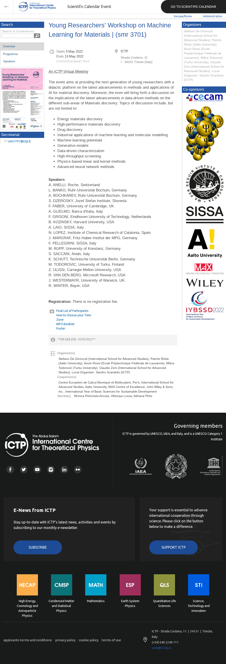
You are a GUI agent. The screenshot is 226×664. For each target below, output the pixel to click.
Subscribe (38, 547)
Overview (9, 46)
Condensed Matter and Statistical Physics (61, 605)
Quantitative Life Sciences (164, 603)
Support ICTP (174, 547)
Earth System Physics (130, 603)
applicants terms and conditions (28, 640)
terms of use (111, 640)
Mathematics (96, 601)
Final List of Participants (72, 311)
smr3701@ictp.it (19, 141)
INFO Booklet (65, 324)
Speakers (9, 61)
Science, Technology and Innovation (199, 605)
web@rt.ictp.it (161, 648)
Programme (10, 54)
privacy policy (65, 640)
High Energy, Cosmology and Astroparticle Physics (27, 605)
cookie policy (88, 640)
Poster (60, 328)
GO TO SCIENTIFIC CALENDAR (193, 6)
